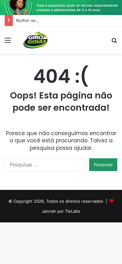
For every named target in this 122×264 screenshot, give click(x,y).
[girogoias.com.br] (36, 40)
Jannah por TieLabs (61, 211)
